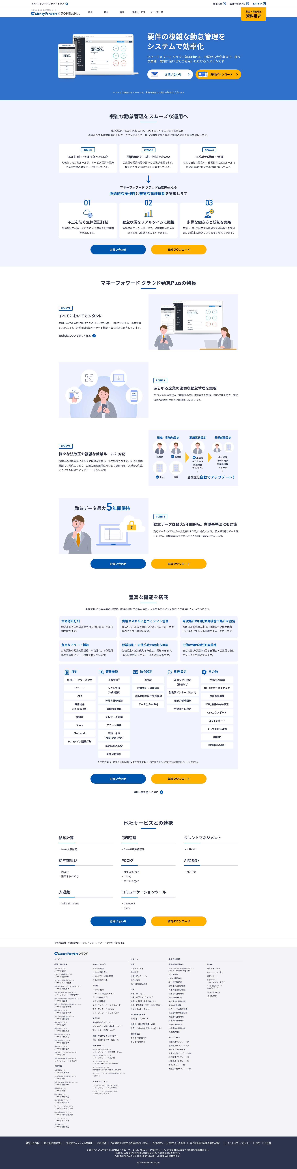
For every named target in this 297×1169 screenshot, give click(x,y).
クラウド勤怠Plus (66, 1083)
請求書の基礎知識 (176, 993)
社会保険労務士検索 (139, 984)
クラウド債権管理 (64, 1017)
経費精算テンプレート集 (179, 1045)
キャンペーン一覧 (214, 972)
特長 (106, 12)
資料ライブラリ (213, 968)
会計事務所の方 (237, 3)
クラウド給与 (60, 1089)
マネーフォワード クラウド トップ (47, 3)
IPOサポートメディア (139, 1018)
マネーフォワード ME (216, 981)
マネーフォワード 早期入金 (104, 1056)
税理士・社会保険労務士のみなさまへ (146, 1028)
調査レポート (212, 976)
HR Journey (212, 995)
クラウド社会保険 (62, 1101)
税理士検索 (135, 980)
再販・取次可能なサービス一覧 (105, 1040)
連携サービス (138, 12)
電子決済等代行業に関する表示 (205, 1142)
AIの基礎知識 (174, 1032)
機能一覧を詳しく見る (146, 792)
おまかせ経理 (98, 968)
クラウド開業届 (99, 1001)
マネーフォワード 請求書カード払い (108, 1050)
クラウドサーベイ (63, 1119)
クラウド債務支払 (61, 1029)
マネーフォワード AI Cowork (106, 1086)
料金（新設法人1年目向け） (142, 997)
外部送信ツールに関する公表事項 (169, 1142)
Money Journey (213, 992)
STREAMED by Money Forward (105, 1062)
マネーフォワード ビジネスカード (107, 1005)
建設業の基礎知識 (176, 1020)
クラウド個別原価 (62, 1041)
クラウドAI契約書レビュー (103, 993)
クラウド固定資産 (62, 1035)
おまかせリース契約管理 (103, 976)
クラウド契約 (98, 989)
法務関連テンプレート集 (179, 1057)
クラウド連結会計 (61, 1047)
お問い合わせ (118, 250)
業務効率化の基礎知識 (178, 1013)
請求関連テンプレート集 (179, 1041)
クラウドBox (65, 1053)
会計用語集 (173, 974)
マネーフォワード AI (105, 1092)
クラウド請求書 (67, 999)
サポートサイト (137, 968)
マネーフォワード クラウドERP (106, 1013)
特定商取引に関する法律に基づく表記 (129, 1142)
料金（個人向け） (138, 993)
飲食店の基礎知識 (176, 1016)
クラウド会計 (60, 969)
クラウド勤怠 (65, 1077)
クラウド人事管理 (61, 1071)
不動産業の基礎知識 (177, 1028)
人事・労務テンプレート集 (180, 1053)
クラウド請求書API (138, 1038)
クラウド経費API (138, 1042)
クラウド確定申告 (67, 987)
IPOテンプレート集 (177, 1064)
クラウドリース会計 (64, 981)
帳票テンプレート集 (177, 1049)
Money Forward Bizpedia (181, 969)
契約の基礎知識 (175, 997)
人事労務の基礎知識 (177, 990)
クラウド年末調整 (61, 1095)
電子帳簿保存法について (103, 1022)
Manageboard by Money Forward (107, 1068)
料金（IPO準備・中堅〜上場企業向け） (147, 1005)
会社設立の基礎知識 (177, 1001)
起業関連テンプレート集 (179, 1061)
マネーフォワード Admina (103, 1009)
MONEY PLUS (214, 987)
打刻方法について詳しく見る (75, 335)
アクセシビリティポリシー (238, 1142)
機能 (122, 12)
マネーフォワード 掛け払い (65, 1059)
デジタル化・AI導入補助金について (107, 1026)
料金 (90, 12)
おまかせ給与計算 (100, 980)
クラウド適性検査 (61, 1125)
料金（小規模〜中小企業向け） (144, 1001)
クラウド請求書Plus (62, 1011)
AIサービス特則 (263, 1142)
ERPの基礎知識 (175, 978)
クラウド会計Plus (63, 975)
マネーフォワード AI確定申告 (66, 993)
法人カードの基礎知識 (178, 1009)
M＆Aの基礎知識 (175, 1024)
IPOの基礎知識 (175, 1005)
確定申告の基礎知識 (177, 986)
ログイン (257, 3)
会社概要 (217, 3)
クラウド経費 (60, 1023)
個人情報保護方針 (52, 1142)
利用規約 (101, 1142)
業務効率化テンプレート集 (180, 1068)
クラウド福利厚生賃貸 (63, 1113)
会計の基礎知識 (175, 982)
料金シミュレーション (140, 1009)
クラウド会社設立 (100, 997)
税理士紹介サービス (139, 976)
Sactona (109, 1074)
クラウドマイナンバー (63, 1107)
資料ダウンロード (179, 250)
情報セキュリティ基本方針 (79, 1142)
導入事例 (134, 972)
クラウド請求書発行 (67, 1005)
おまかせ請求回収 (100, 972)
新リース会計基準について (104, 1030)
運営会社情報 (32, 1142)
